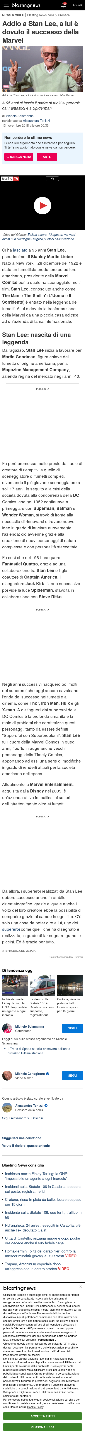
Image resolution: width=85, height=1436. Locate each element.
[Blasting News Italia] (26, 5)
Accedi (77, 5)
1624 (36, 1306)
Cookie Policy (35, 1407)
